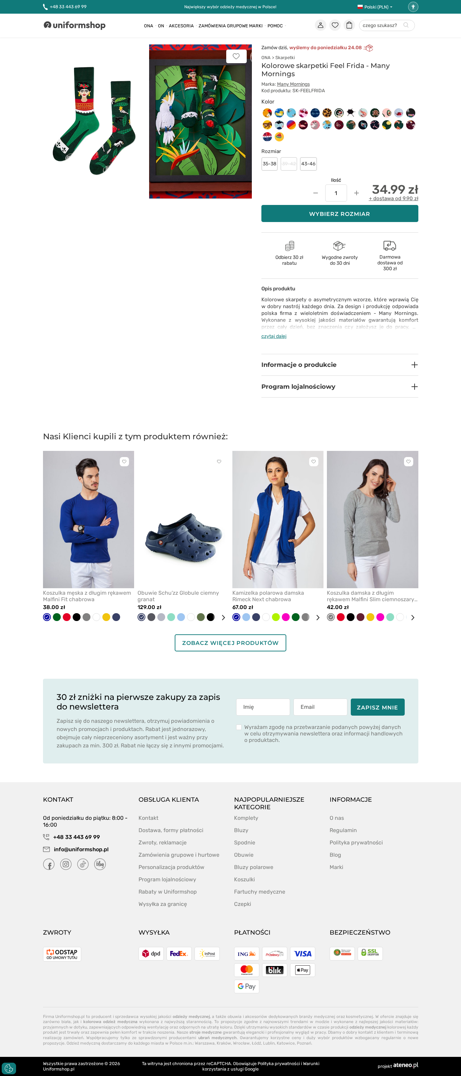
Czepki (242, 904)
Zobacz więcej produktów (230, 643)
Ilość (336, 180)
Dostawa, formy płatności (171, 830)
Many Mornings (293, 84)
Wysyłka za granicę (163, 904)
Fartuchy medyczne (259, 891)
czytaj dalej (274, 336)
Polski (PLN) (376, 7)
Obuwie (244, 855)
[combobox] (387, 25)
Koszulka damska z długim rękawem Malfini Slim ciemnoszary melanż (370, 596)
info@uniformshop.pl (81, 849)
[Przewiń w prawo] (221, 617)
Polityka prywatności (356, 842)
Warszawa (205, 1043)
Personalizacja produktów (171, 867)
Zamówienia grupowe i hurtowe (179, 855)
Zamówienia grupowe (223, 25)
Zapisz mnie (377, 707)
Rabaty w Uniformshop (168, 891)
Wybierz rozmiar (340, 214)
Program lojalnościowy (167, 879)
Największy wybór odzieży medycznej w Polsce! (230, 6)
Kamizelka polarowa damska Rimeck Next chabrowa (268, 596)
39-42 (289, 164)
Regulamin (343, 830)
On (161, 25)
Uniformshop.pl (58, 1069)
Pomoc (275, 25)
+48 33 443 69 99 (68, 6)
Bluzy (241, 830)
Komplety (246, 818)
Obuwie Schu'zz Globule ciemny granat (178, 596)
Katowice (286, 1043)
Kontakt (148, 818)
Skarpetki (285, 57)
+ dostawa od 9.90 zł (393, 198)
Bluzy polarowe (253, 867)
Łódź (256, 1043)
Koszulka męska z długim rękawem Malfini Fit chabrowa (87, 596)
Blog (335, 855)
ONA (266, 57)
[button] (339, 365)
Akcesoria (181, 25)
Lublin (269, 1043)
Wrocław (241, 1043)
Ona (148, 25)
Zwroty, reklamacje (163, 842)
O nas (337, 818)
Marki (256, 25)
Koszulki (244, 879)
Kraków (224, 1043)
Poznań (304, 1043)
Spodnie (244, 842)
